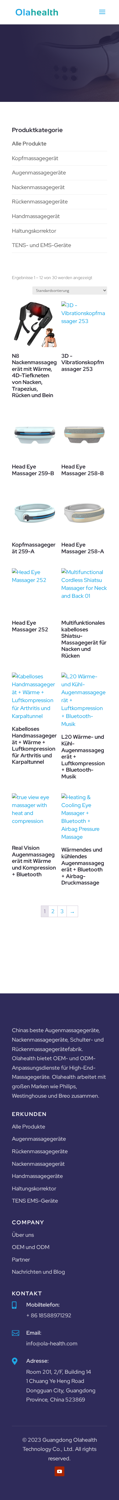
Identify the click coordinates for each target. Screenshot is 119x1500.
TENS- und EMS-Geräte (41, 245)
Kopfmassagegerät (35, 158)
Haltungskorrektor (34, 230)
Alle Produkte (29, 143)
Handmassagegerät (36, 216)
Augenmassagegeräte (39, 172)
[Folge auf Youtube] (59, 1471)
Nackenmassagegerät (38, 187)
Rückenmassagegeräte (40, 201)
